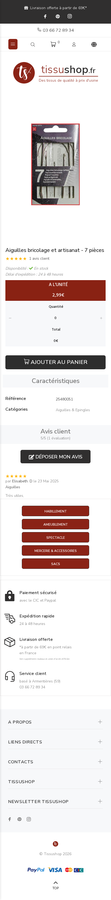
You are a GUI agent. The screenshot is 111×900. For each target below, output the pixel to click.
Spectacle (55, 538)
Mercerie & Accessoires (55, 551)
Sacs (55, 564)
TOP (56, 888)
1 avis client (39, 258)
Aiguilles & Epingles (73, 410)
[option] (55, 164)
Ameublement (55, 524)
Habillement (55, 511)
